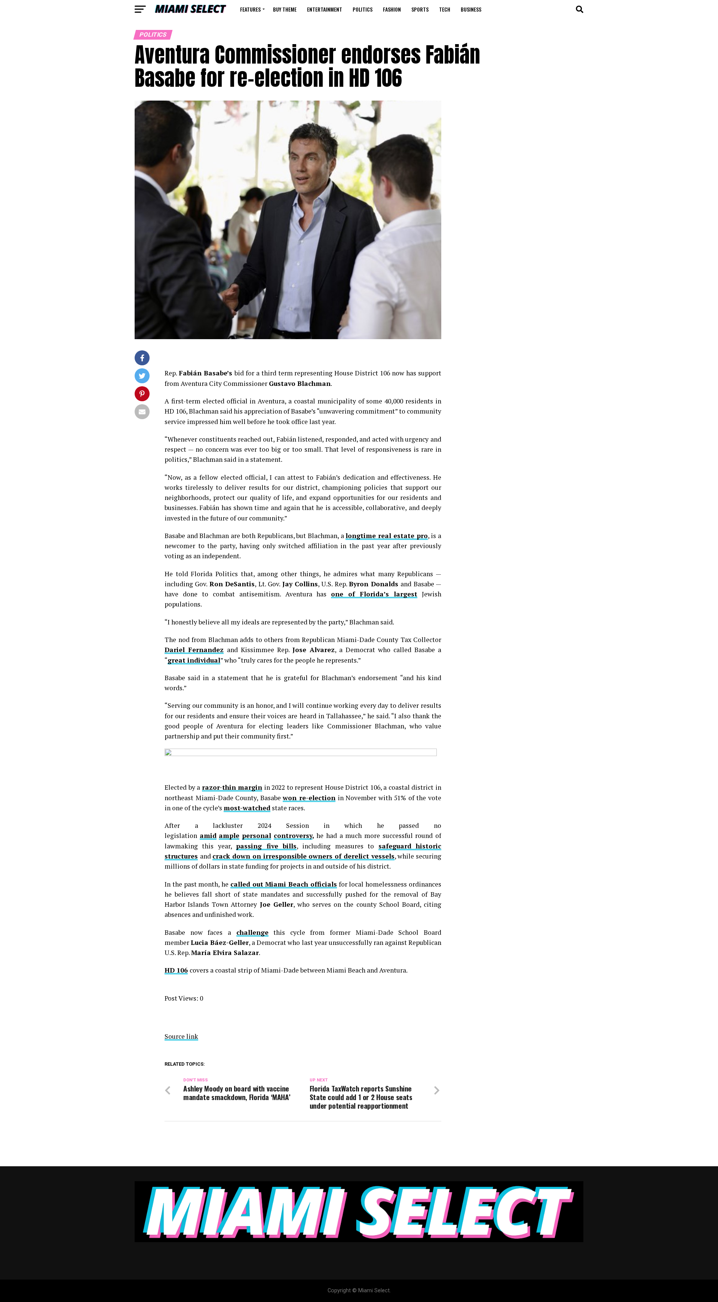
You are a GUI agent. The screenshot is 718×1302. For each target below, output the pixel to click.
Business (471, 9)
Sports (420, 9)
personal (256, 835)
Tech (444, 9)
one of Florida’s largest (374, 594)
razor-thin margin (232, 787)
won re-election (309, 797)
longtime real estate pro (386, 535)
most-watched (247, 808)
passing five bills (266, 846)
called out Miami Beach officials (283, 884)
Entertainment (324, 9)
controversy (293, 835)
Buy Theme (285, 9)
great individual (194, 660)
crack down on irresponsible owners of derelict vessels (303, 856)
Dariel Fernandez (194, 649)
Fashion (392, 9)
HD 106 (176, 970)
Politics (362, 9)
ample (229, 835)
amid (208, 835)
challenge (252, 932)
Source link (181, 1036)
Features (250, 9)
